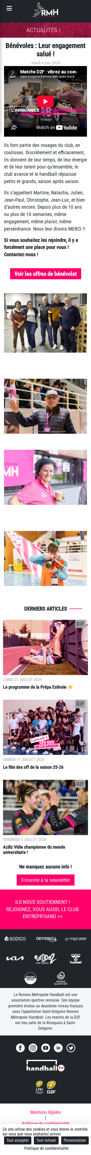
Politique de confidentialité (45, 1123)
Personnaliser (75, 1140)
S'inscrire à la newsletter (45, 880)
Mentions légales (45, 1112)
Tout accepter (18, 1140)
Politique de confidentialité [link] (46, 1148)
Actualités (41, 30)
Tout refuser (46, 1140)
